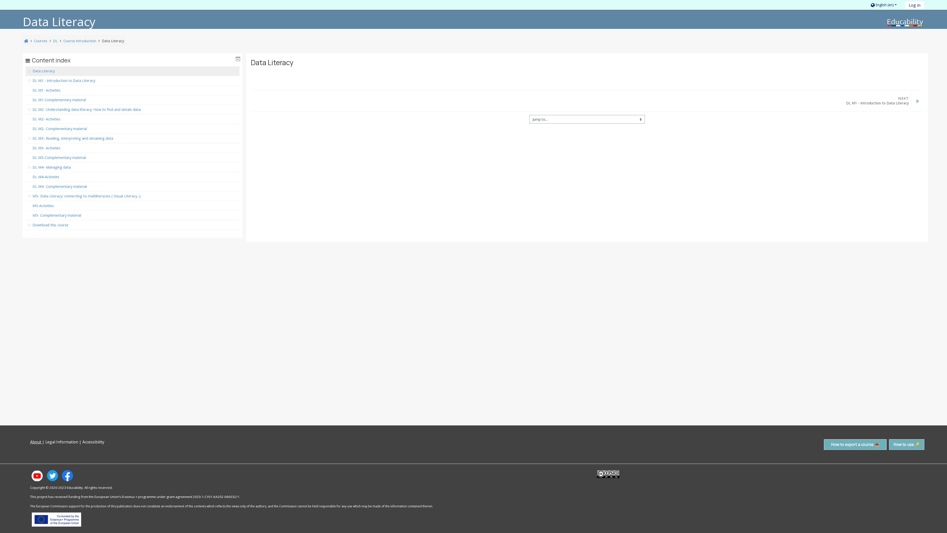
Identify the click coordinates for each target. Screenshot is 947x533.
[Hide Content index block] (238, 59)
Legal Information (61, 442)
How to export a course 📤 (855, 444)
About (36, 442)
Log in (914, 5)
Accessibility (93, 442)
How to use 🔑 (906, 444)
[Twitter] (28, 452)
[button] (886, 5)
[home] (905, 22)
